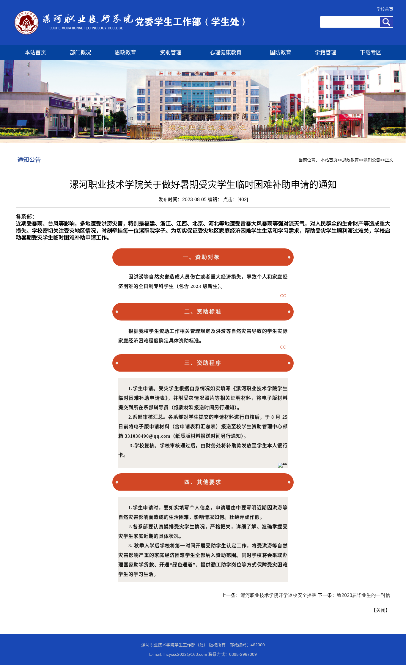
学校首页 (385, 9)
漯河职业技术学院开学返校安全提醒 (278, 595)
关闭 (380, 610)
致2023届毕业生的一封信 (363, 595)
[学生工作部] (129, 44)
